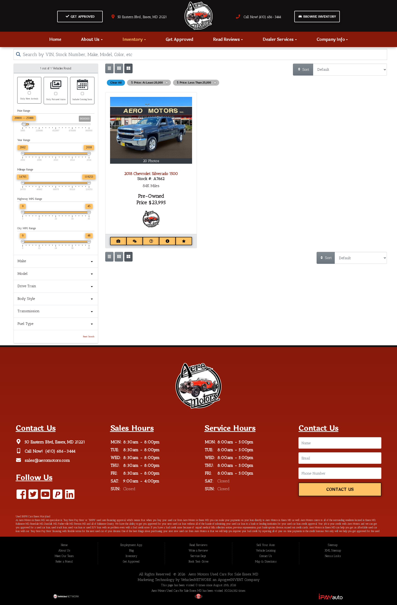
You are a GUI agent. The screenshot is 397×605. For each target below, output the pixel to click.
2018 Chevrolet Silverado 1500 (151, 173)
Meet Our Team (64, 556)
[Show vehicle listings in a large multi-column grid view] (119, 68)
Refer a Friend (64, 561)
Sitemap (332, 545)
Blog (131, 550)
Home (55, 39)
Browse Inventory (319, 16)
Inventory (132, 39)
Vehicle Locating (265, 550)
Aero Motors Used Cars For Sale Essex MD (223, 574)
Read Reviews (227, 39)
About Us (90, 39)
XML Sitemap (333, 550)
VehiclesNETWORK (196, 579)
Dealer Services (278, 39)
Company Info (331, 39)
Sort (305, 69)
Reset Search (88, 336)
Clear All (116, 82)
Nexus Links (333, 556)
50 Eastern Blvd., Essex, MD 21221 (141, 17)
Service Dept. (198, 556)
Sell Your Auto (266, 545)
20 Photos (151, 161)
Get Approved (82, 16)
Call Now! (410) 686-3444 (260, 17)
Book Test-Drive (198, 561)
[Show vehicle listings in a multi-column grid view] (128, 68)
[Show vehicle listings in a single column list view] (109, 68)
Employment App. (131, 545)
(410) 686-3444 (60, 451)
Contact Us (339, 490)
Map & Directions (265, 561)
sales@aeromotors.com (46, 460)
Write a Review (198, 550)
